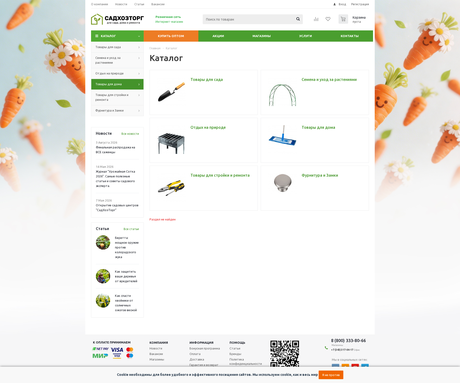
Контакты (350, 36)
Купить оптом (171, 36)
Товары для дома (108, 84)
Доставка (197, 359)
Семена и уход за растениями (108, 60)
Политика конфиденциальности (246, 361)
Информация (201, 342)
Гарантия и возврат (204, 364)
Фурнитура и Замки (109, 110)
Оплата (195, 353)
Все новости (130, 133)
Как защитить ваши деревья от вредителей (126, 276)
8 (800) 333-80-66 (348, 340)
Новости (156, 348)
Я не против (331, 375)
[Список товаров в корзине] (352, 22)
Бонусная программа (205, 348)
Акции (218, 36)
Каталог (108, 36)
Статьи (235, 348)
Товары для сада (108, 47)
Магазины (262, 36)
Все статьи (131, 229)
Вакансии (156, 353)
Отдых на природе (109, 73)
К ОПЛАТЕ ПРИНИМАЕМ (112, 342)
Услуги (305, 36)
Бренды (235, 353)
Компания (159, 342)
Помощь (237, 342)
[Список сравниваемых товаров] (316, 20)
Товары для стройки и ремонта (111, 97)
